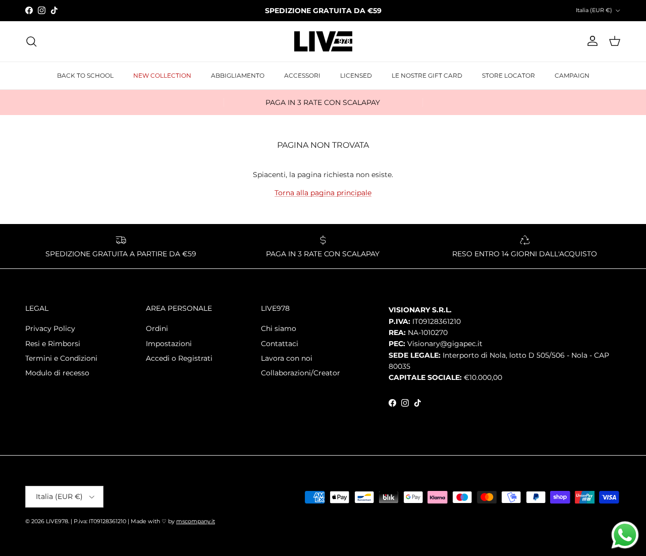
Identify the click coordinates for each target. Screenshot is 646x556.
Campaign (572, 75)
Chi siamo (278, 328)
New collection (162, 75)
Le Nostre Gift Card (427, 75)
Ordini (157, 328)
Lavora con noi (286, 358)
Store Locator (508, 75)
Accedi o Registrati (179, 358)
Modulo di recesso (57, 372)
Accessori (302, 75)
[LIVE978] (323, 41)
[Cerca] (31, 41)
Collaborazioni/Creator (300, 372)
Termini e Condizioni (61, 358)
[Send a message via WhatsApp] (625, 535)
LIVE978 (57, 521)
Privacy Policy (50, 328)
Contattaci (279, 343)
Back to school (85, 75)
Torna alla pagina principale (323, 192)
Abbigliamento (237, 75)
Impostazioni (169, 343)
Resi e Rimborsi (52, 343)
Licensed (356, 75)
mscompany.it (195, 521)
